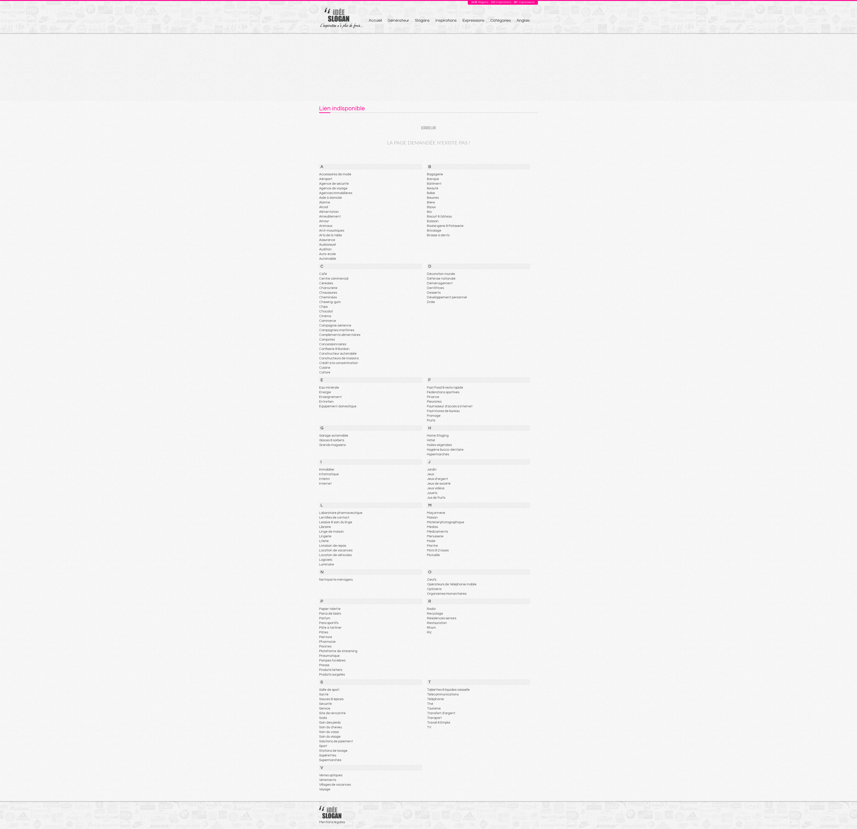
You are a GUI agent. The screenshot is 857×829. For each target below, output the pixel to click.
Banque (433, 179)
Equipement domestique (337, 406)
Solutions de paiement (336, 741)
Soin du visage (330, 736)
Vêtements (327, 780)
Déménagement (440, 283)
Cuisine (324, 367)
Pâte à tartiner (330, 627)
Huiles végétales (439, 445)
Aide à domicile (330, 197)
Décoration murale (441, 274)
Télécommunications (443, 694)
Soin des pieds (330, 722)
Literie (324, 541)
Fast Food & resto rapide (445, 387)
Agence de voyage (333, 188)
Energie (325, 392)
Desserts (434, 292)
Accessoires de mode (335, 174)
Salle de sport (329, 689)
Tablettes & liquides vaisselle (448, 689)
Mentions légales (332, 822)
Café (323, 274)
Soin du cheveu (330, 727)
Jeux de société (439, 483)
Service (324, 708)
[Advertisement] (428, 67)
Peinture (325, 637)
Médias (432, 527)
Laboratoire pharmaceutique (340, 513)
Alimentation (329, 212)
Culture (324, 372)
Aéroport (325, 179)
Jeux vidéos (435, 488)
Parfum (324, 618)
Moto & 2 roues (438, 550)
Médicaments (437, 531)
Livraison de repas (332, 545)
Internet (325, 483)
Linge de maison (331, 531)
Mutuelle (433, 555)
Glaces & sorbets (331, 440)
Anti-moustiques (331, 230)
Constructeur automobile (338, 353)
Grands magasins (332, 445)
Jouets (432, 493)
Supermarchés (330, 760)
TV (429, 727)
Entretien (326, 401)
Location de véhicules (335, 555)
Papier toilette (330, 609)
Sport (323, 746)
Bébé (431, 193)
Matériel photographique (445, 522)
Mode (431, 541)
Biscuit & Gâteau (439, 216)
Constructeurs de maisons (339, 358)
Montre (432, 545)
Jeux (430, 474)
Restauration (437, 623)
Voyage (324, 789)
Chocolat (326, 311)
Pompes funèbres (332, 660)
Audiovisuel (327, 244)
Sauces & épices (331, 699)
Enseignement (330, 397)
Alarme (324, 202)
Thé (430, 703)
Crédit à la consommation (338, 363)
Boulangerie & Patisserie (445, 226)
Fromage (434, 415)
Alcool (323, 207)
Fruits (431, 420)
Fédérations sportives (443, 392)
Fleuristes (434, 401)
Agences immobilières (335, 193)
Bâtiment (434, 183)
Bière (431, 202)
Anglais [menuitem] (523, 20)
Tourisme (434, 708)
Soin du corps (329, 732)
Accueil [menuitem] (375, 20)
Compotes (327, 339)
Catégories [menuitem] (500, 20)
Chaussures (328, 292)
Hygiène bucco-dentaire (445, 449)
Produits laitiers (330, 670)
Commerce (327, 320)
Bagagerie (435, 174)
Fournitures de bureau (443, 411)
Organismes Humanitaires (446, 593)
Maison (432, 517)
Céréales (326, 283)
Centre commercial (333, 278)
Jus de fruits (436, 497)
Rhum (431, 627)
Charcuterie (328, 288)
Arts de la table (330, 235)
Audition (325, 249)
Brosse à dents (438, 235)
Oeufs (431, 579)
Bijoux (431, 207)
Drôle (431, 302)
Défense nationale (441, 278)
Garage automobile (333, 435)
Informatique (329, 474)
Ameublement (330, 216)
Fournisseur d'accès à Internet (449, 406)
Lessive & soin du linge (335, 522)
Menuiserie (435, 536)
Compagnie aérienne (335, 325)
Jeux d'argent (437, 479)
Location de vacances (335, 550)
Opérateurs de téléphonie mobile (451, 584)
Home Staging (438, 435)
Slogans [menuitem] (422, 20)
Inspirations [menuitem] (446, 20)
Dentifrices (435, 288)
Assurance (327, 240)
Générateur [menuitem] (398, 20)
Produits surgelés (332, 674)
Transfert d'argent (441, 713)
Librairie (325, 527)
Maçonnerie (436, 513)
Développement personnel (447, 297)
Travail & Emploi (438, 722)
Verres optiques (330, 775)
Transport (434, 718)
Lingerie (325, 536)
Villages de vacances (335, 784)
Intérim (324, 479)
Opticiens (434, 589)
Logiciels (325, 559)
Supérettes (327, 755)
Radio (431, 609)
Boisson (433, 221)
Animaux (325, 226)
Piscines (325, 646)
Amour (324, 221)
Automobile (327, 258)
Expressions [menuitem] (473, 20)
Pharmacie (327, 641)
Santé (324, 694)
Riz (429, 632)
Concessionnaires (332, 344)
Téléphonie (435, 699)
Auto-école (327, 254)
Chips (323, 306)
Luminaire (326, 564)
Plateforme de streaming (338, 651)
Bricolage (434, 230)
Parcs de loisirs (330, 613)
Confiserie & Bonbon (334, 349)
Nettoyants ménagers (336, 579)
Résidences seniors (441, 618)
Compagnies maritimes (336, 330)
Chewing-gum (330, 302)
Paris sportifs (328, 623)
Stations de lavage (333, 750)
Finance (433, 397)
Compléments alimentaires (339, 335)
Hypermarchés (438, 454)
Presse (324, 665)
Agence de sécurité (334, 183)
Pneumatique (329, 655)
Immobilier (326, 469)
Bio (429, 212)
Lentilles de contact (334, 517)
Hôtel (431, 440)
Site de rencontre (332, 713)
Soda (323, 718)
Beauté (432, 188)
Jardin (432, 469)
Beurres (433, 197)
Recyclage (435, 613)
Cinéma (325, 316)
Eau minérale (329, 387)
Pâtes (323, 632)
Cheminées (328, 297)
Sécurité (325, 703)
